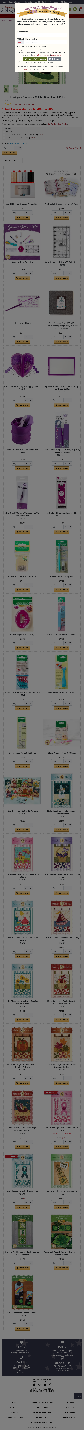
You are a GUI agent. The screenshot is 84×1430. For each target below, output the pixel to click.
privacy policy (56, 55)
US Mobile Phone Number (27, 39)
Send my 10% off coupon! (36, 59)
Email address (22, 31)
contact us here (22, 69)
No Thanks (55, 59)
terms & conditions (40, 55)
